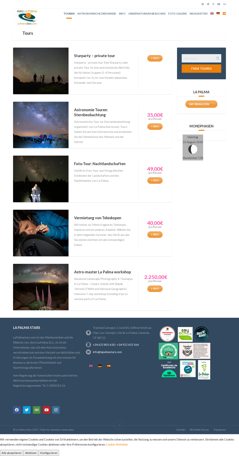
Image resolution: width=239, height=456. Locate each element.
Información (199, 104)
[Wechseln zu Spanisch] (224, 13)
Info (122, 13)
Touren (69, 13)
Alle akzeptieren (11, 453)
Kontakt (181, 429)
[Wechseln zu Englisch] (212, 13)
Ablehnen (31, 453)
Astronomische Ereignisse (96, 13)
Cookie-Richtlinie (117, 444)
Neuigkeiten (198, 13)
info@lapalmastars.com (107, 352)
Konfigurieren (49, 453)
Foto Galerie (177, 13)
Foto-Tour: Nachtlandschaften (99, 163)
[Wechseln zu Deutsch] (99, 366)
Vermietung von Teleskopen (97, 217)
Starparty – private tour (94, 55)
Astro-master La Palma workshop (102, 272)
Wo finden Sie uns (199, 429)
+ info (155, 58)
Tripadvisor (219, 429)
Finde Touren (201, 68)
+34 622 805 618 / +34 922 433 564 (116, 344)
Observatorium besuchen (146, 13)
